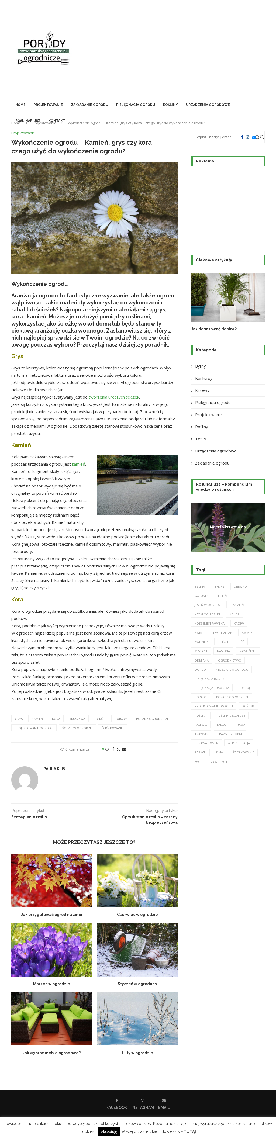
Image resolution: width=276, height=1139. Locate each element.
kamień (78, 464)
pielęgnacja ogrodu (231, 669)
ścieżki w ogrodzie (77, 728)
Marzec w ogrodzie (51, 984)
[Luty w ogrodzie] (137, 1019)
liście (224, 642)
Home (20, 105)
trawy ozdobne (230, 734)
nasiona (223, 651)
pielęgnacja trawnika (212, 688)
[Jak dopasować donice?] (228, 297)
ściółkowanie (112, 728)
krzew (239, 623)
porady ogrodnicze (152, 719)
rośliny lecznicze (230, 716)
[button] (201, 302)
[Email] (254, 137)
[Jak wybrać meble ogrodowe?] (51, 1019)
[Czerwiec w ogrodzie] (137, 880)
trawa (240, 725)
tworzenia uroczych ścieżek (114, 397)
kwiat (199, 633)
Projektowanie (48, 105)
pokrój (244, 688)
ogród (100, 719)
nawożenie (247, 651)
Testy (200, 438)
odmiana (202, 660)
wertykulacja (239, 743)
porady (121, 719)
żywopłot (219, 762)
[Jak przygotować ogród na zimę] (51, 880)
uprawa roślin (206, 743)
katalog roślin (207, 614)
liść (241, 642)
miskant (201, 651)
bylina (200, 586)
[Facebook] (242, 137)
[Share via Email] (124, 749)
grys (19, 719)
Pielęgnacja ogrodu (135, 105)
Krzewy (202, 390)
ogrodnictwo (229, 660)
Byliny (200, 366)
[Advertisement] (181, 48)
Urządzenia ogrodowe (208, 105)
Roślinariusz (27, 121)
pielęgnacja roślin (210, 679)
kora (56, 719)
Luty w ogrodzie (137, 1053)
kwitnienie (203, 642)
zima (219, 752)
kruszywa (77, 719)
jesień (222, 596)
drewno (240, 586)
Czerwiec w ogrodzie (137, 914)
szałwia (201, 725)
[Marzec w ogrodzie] (51, 950)
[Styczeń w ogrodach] (137, 950)
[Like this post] (107, 749)
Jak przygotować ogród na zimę (51, 914)
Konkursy (203, 378)
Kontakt (57, 121)
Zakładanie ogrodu (89, 105)
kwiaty (247, 633)
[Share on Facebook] (113, 749)
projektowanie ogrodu (34, 728)
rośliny (201, 716)
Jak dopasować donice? (214, 329)
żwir (198, 762)
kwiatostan (222, 633)
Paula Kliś (54, 769)
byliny (219, 586)
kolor (234, 614)
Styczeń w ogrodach (137, 984)
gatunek (202, 596)
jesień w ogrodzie (209, 605)
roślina (248, 706)
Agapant (228, 527)
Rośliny (170, 105)
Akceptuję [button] (109, 1131)
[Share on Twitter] (118, 749)
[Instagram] (247, 137)
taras (221, 725)
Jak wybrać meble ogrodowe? (52, 1053)
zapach (200, 752)
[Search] (262, 137)
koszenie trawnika (210, 623)
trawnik (201, 734)
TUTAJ (190, 1131)
